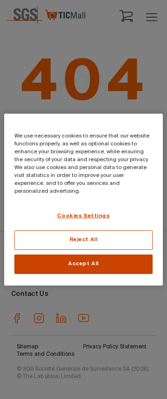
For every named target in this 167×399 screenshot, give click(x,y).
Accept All (83, 264)
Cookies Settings (83, 216)
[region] (83, 199)
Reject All (84, 239)
